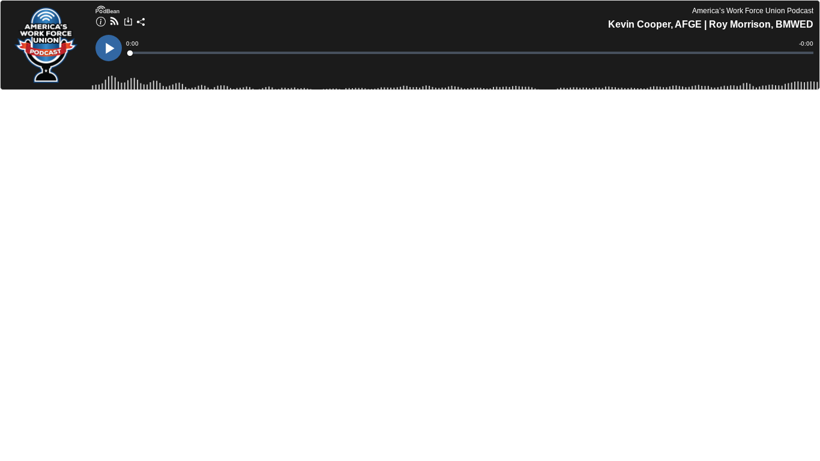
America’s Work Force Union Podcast (752, 11)
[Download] (128, 23)
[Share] (141, 23)
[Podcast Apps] (114, 23)
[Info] (100, 23)
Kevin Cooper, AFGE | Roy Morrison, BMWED (710, 24)
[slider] (470, 53)
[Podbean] (107, 8)
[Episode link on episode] (45, 45)
